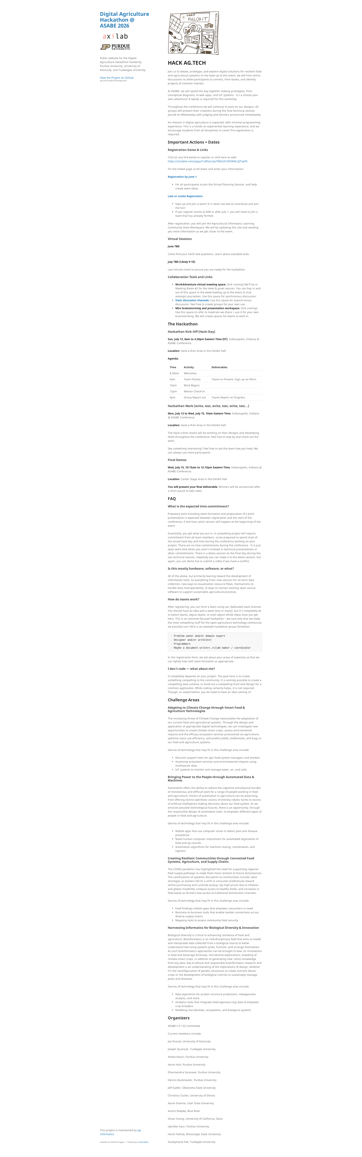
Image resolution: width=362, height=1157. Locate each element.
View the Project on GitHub (117, 79)
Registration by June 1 (182, 176)
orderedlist (142, 1142)
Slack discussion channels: (192, 300)
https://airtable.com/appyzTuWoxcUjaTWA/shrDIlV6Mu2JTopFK (208, 161)
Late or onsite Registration (185, 196)
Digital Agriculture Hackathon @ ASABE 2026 (124, 19)
